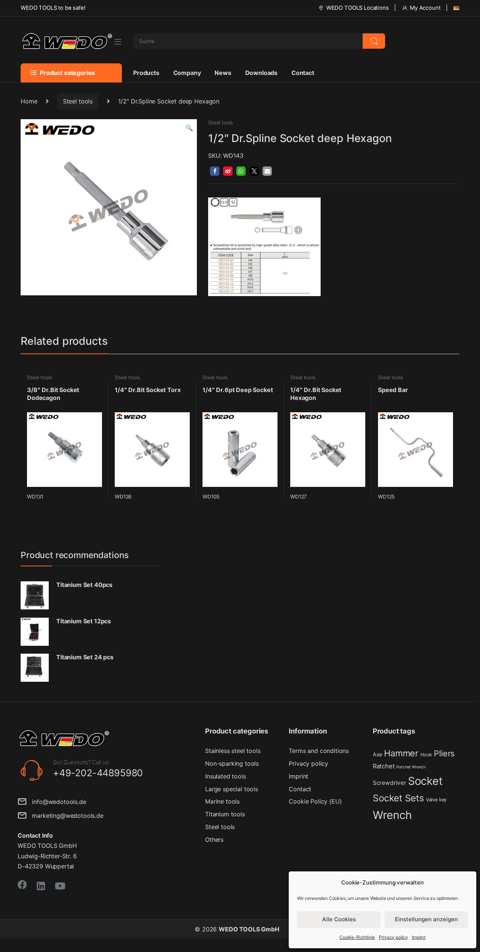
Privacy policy (393, 937)
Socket (425, 780)
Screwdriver (389, 782)
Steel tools (78, 101)
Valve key (436, 799)
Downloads (261, 72)
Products (146, 72)
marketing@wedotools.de (65, 815)
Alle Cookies (339, 919)
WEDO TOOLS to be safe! (53, 7)
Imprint (419, 937)
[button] (189, 128)
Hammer (401, 753)
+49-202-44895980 (98, 772)
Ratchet (384, 766)
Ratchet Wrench (411, 767)
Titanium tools (225, 814)
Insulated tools (225, 776)
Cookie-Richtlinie (357, 937)
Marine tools (222, 801)
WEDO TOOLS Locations (357, 7)
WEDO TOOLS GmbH (249, 929)
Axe (377, 754)
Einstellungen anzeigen (426, 919)
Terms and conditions (319, 750)
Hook (426, 754)
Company (187, 72)
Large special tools (231, 789)
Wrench (392, 815)
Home (29, 101)
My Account (425, 7)
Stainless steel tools (233, 750)
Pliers (444, 753)
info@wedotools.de (56, 801)
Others (214, 839)
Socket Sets (398, 798)
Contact (302, 72)
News (222, 72)
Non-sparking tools (232, 763)
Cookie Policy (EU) (315, 801)
